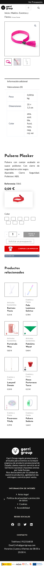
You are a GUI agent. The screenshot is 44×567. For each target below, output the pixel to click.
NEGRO (8, 222)
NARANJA (33, 218)
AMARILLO (7, 218)
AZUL (13, 218)
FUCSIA (26, 218)
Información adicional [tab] (17, 81)
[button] (35, 26)
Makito (14, 13)
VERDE (21, 222)
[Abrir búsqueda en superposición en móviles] (38, 8)
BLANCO (20, 218)
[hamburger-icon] (28, 7)
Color (7, 214)
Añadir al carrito (31, 234)
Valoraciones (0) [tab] (15, 87)
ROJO (15, 222)
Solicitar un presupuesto (20, 241)
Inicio (7, 13)
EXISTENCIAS (22, 256)
